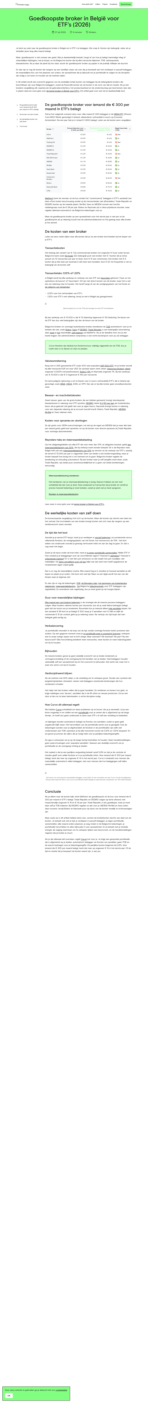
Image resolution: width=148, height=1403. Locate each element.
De (78, 586)
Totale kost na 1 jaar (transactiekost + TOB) (100, 129)
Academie (113, 4)
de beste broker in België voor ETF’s (62, 91)
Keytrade (69, 255)
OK (8, 1395)
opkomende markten (54, 558)
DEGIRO (83, 329)
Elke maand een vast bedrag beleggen (62, 602)
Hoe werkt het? (87, 4)
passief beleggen (102, 537)
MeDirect (49, 198)
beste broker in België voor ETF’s (89, 504)
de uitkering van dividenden (57, 287)
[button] (125, 4)
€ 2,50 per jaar (107, 403)
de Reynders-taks (89, 583)
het (58, 332)
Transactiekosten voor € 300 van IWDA (75, 129)
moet (52, 332)
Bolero (68, 329)
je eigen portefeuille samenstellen (102, 552)
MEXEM (122, 409)
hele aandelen (115, 608)
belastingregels (97, 586)
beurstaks (105, 278)
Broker (49, 129)
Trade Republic (95, 329)
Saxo (74, 329)
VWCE (69, 384)
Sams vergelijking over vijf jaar (72, 561)
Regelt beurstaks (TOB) (121, 129)
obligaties (114, 555)
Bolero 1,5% (85, 371)
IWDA (62, 384)
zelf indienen (77, 332)
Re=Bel (48, 412)
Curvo (59, 709)
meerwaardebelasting (65, 586)
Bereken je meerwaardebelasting (63, 494)
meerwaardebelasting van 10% (77, 450)
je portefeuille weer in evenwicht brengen (101, 633)
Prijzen (105, 4)
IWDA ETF (118, 114)
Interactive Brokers (115, 368)
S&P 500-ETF (106, 365)
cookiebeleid (61, 1390)
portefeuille (83, 712)
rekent (127, 368)
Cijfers (97, 4)
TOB (108, 326)
